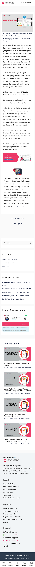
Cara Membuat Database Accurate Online (14, 415)
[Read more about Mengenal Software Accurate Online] (17, 354)
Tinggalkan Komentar (10, 34)
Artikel (5, 522)
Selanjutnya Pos (17, 224)
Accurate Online (25, 34)
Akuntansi (6, 266)
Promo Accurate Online (11, 511)
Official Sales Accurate (23, 558)
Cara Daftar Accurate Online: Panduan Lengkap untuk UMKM (17, 390)
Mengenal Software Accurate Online (16, 364)
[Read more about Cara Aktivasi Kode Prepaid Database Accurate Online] (17, 430)
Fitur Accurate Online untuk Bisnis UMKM (17, 289)
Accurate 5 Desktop (9, 259)
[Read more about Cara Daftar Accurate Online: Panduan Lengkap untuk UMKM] (17, 379)
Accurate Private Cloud (11, 498)
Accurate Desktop (9, 489)
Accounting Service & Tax (12, 519)
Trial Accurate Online (10, 514)
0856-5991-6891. (18, 206)
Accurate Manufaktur (10, 487)
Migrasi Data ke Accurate (12, 517)
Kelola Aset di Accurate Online (13, 299)
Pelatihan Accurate (10, 508)
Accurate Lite (8, 495)
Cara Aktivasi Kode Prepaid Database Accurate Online (15, 441)
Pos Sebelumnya (17, 218)
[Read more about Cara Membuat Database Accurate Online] (17, 405)
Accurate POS (8, 492)
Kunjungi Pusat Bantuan (11, 543)
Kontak (5, 546)
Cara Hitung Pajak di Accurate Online (15, 295)
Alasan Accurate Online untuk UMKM (15, 292)
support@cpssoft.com (11, 540)
